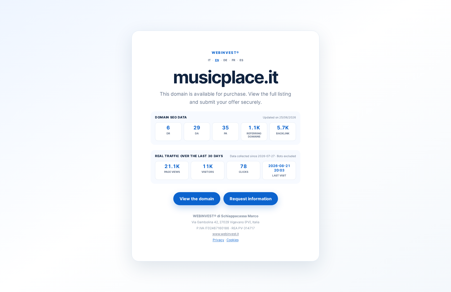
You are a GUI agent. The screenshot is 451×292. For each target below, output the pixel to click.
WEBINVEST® (225, 52)
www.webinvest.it (225, 234)
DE (225, 60)
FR (233, 60)
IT (209, 60)
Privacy (218, 240)
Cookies (233, 240)
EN (217, 60)
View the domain (197, 198)
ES (241, 60)
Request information (251, 198)
